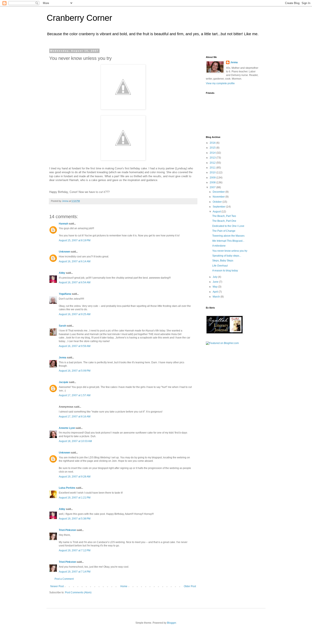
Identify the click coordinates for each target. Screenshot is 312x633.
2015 (213, 147)
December (219, 191)
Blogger (171, 622)
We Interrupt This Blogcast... (228, 240)
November (219, 196)
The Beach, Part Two (224, 216)
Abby (62, 272)
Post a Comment (64, 578)
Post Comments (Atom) (78, 592)
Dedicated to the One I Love (228, 226)
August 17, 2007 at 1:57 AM (74, 395)
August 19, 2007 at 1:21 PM (74, 497)
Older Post (190, 586)
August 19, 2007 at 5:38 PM (74, 518)
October (217, 201)
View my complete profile (220, 83)
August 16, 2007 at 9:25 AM (74, 314)
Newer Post (57, 586)
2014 (213, 152)
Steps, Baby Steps (222, 260)
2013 (213, 157)
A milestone (219, 245)
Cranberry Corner (79, 17)
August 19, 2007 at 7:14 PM (74, 571)
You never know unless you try (229, 250)
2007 (213, 187)
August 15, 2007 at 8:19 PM (74, 240)
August (217, 211)
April (216, 291)
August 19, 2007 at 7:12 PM (74, 550)
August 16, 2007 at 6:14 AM (74, 261)
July (215, 276)
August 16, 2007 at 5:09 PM (74, 370)
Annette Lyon (67, 428)
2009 (213, 177)
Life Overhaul (220, 265)
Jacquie (63, 382)
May (215, 286)
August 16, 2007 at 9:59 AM (74, 346)
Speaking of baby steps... (226, 255)
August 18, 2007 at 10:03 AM (75, 441)
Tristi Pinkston (67, 530)
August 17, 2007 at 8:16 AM (74, 416)
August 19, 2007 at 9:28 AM (74, 476)
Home (123, 586)
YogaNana (65, 293)
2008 (213, 182)
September (219, 206)
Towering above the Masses (228, 235)
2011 (213, 167)
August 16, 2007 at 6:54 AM (74, 282)
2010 (213, 172)
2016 (213, 142)
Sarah (62, 325)
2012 (213, 162)
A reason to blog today (225, 270)
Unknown (64, 251)
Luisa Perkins (67, 487)
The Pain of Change (223, 230)
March (217, 296)
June (216, 281)
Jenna (62, 357)
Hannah (63, 223)
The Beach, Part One (224, 220)
